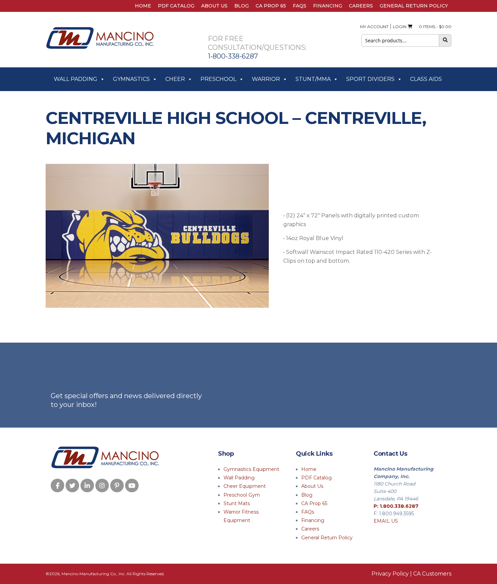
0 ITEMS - (433, 26)
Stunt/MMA (313, 79)
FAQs (299, 6)
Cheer (175, 79)
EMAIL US (386, 521)
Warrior (266, 79)
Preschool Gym (241, 495)
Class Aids (426, 79)
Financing (327, 6)
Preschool (218, 79)
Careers (361, 6)
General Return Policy (414, 6)
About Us (214, 6)
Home (143, 6)
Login (399, 26)
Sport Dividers (370, 79)
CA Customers (432, 573)
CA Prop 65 (271, 6)
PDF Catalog (176, 6)
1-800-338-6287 (233, 56)
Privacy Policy (390, 573)
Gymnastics (131, 79)
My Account (374, 26)
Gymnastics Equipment (251, 469)
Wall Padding (75, 79)
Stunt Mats (236, 503)
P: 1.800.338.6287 (396, 506)
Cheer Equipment (244, 486)
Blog (241, 6)
